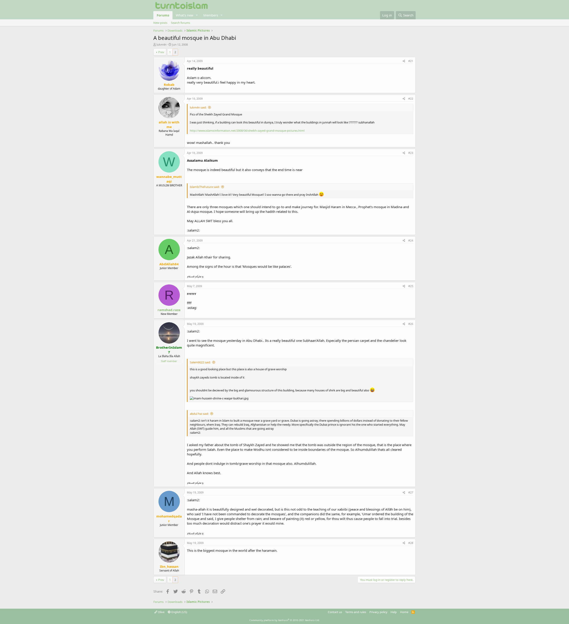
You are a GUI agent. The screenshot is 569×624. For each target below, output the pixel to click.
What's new (184, 15)
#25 (410, 286)
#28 (410, 543)
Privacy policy (378, 612)
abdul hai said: (199, 414)
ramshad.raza (169, 310)
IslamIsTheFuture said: (205, 187)
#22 (410, 99)
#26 (410, 324)
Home (404, 612)
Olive (160, 612)
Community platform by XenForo (284, 620)
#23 (410, 153)
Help (394, 612)
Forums (163, 15)
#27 (410, 492)
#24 (410, 240)
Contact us (335, 612)
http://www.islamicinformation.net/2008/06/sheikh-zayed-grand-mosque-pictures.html (247, 131)
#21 (410, 61)
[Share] (404, 61)
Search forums (180, 23)
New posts (160, 23)
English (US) (179, 612)
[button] (197, 15)
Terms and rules (355, 612)
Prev (161, 52)
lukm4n (161, 44)
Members (210, 15)
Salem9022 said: (200, 362)
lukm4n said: (198, 107)
